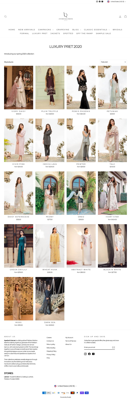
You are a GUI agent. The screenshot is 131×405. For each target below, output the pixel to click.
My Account (69, 338)
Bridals (117, 30)
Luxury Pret (39, 33)
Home (12, 30)
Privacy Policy (51, 354)
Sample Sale (103, 33)
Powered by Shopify (65, 397)
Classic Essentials (96, 30)
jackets (55, 33)
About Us (68, 344)
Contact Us (50, 341)
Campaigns (45, 30)
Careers (49, 338)
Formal (24, 33)
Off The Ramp (84, 33)
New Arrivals (26, 30)
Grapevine (62, 30)
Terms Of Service (70, 341)
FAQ (48, 358)
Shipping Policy (51, 351)
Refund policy (51, 348)
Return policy (51, 344)
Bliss (76, 30)
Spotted (68, 33)
